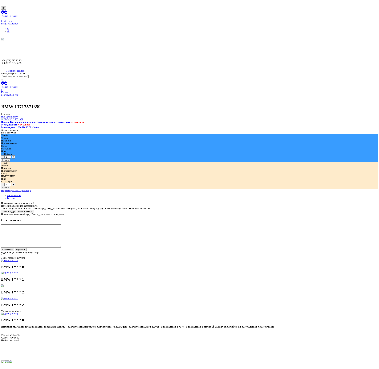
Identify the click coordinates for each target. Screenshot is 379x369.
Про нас (5, 343)
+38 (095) (11, 63)
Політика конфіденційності (15, 359)
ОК (3, 8)
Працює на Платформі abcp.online (18, 366)
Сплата (4, 345)
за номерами (77, 122)
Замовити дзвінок (15, 70)
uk (8, 31)
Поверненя (6, 351)
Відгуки (11, 198)
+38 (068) (11, 60)
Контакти (6, 356)
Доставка (6, 348)
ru (8, 28)
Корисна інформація (11, 353)
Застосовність (14, 195)
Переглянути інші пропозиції (16, 190)
